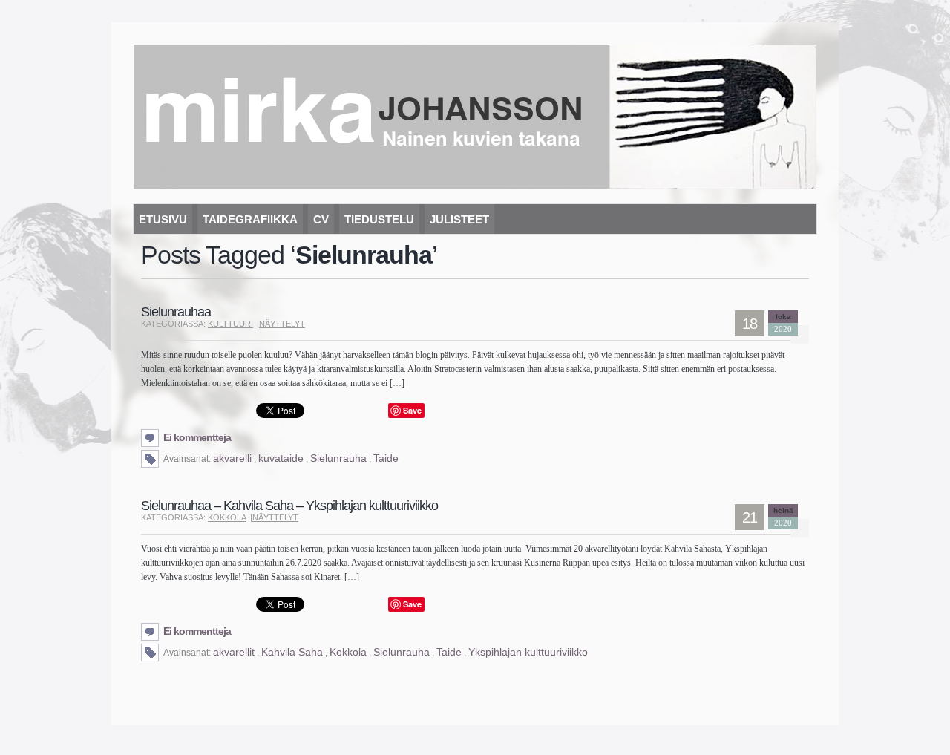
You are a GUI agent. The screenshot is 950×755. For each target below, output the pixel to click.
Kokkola (227, 517)
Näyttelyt (282, 323)
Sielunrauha (338, 458)
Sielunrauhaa (176, 311)
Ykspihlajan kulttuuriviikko (528, 652)
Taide (386, 458)
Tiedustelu (379, 219)
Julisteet (459, 219)
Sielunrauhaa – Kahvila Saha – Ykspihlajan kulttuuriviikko (289, 505)
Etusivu (163, 219)
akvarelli (232, 458)
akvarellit (234, 652)
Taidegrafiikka (250, 219)
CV (321, 219)
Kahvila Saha (292, 652)
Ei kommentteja (197, 437)
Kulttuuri (230, 323)
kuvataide (281, 458)
